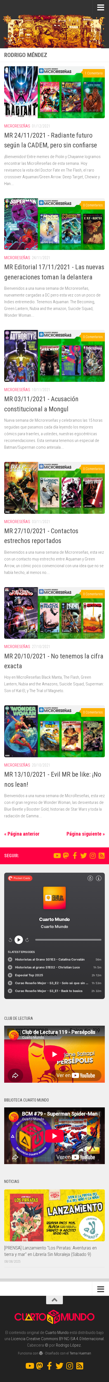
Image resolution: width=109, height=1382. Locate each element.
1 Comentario (94, 73)
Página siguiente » (86, 834)
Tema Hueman (80, 1353)
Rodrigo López (68, 1345)
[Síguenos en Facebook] (74, 855)
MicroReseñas (17, 126)
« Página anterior (21, 834)
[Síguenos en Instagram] (92, 855)
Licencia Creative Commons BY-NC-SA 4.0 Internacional (57, 1338)
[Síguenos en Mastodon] (65, 855)
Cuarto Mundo (57, 1332)
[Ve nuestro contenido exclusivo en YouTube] (56, 855)
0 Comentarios (93, 205)
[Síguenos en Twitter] (83, 855)
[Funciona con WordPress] (41, 1353)
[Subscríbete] (101, 855)
